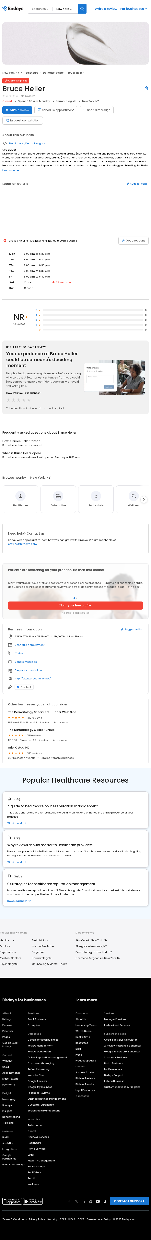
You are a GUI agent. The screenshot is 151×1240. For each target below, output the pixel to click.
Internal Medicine (43, 946)
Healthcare (31, 73)
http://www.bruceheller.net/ (33, 678)
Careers (80, 1066)
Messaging (9, 1099)
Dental (32, 1131)
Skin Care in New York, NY (91, 940)
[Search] (82, 9)
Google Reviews (37, 1081)
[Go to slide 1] (74, 598)
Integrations (9, 1149)
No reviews (28, 96)
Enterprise (34, 1025)
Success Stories (85, 1072)
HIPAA (71, 1219)
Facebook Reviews (39, 1093)
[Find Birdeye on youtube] (98, 1201)
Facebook (26, 687)
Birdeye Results (85, 1084)
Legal (31, 1154)
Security (52, 1219)
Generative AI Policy (99, 1219)
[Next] (143, 499)
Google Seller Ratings (10, 1044)
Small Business (37, 1019)
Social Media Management (44, 1110)
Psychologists (8, 964)
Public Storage (36, 1166)
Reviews (7, 1025)
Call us (19, 653)
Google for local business (43, 1039)
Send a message (98, 110)
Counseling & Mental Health (49, 964)
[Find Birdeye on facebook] (69, 1201)
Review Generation (39, 1051)
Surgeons (38, 952)
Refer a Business (114, 1081)
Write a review (106, 8)
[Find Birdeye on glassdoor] (105, 1201)
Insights (7, 1111)
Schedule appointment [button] (29, 645)
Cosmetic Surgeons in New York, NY (98, 958)
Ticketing (8, 1122)
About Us (81, 1019)
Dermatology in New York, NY (94, 952)
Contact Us (82, 1096)
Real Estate (34, 1172)
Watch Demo (84, 1031)
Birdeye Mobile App (13, 1164)
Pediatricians (40, 940)
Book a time (83, 1037)
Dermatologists (53, 73)
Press (79, 1054)
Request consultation (25, 120)
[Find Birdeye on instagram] (90, 1201)
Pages (6, 1037)
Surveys (7, 1105)
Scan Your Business (116, 1057)
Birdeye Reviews (85, 1078)
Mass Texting (10, 1078)
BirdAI (5, 1137)
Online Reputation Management (47, 1057)
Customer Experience (41, 1104)
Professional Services (117, 1025)
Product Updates (86, 1060)
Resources (82, 1043)
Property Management (41, 1160)
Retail (31, 1178)
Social (5, 1067)
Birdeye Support (113, 1075)
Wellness (33, 1184)
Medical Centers (10, 958)
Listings (7, 1019)
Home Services (37, 1148)
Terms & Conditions (14, 1219)
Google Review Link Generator (122, 1051)
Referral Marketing (39, 1069)
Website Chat (36, 1075)
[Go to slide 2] (76, 598)
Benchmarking (11, 1117)
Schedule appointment (58, 110)
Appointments (11, 1072)
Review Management (40, 1045)
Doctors (5, 946)
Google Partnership (9, 1156)
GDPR (63, 1219)
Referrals (7, 1031)
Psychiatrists (8, 952)
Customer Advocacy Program (122, 1087)
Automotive (35, 1125)
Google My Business (40, 1087)
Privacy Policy (37, 1219)
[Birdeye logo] (13, 9)
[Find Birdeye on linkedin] (83, 1201)
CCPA (80, 1219)
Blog (78, 1048)
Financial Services (38, 1137)
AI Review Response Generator (122, 1045)
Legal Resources (85, 1090)
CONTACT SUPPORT (129, 1201)
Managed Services (115, 1019)
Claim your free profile (75, 605)
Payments (8, 1084)
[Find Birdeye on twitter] (76, 1201)
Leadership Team (86, 1025)
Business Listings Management (47, 1098)
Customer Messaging (41, 1063)
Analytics (8, 1143)
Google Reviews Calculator (120, 1039)
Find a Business (113, 1063)
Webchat (8, 1061)
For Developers (113, 1069)
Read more (9, 170)
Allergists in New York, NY (91, 946)
